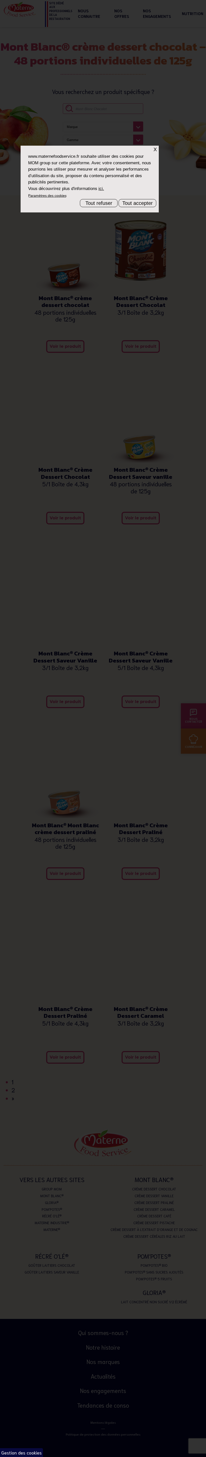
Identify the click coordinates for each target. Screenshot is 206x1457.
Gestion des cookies (21, 1452)
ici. (101, 188)
